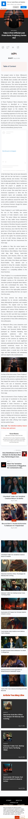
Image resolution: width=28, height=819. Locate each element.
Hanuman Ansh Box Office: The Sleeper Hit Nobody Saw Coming (13, 574)
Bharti (10, 58)
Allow (23, 7)
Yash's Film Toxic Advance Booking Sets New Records (14, 689)
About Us (19, 800)
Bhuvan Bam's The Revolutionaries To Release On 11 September (14, 525)
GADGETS (5, 712)
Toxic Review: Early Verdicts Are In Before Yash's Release (13, 632)
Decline (22, 817)
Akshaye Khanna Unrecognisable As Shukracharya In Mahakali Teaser (11, 670)
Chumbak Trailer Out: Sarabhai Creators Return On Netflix (14, 497)
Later (16, 7)
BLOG (14, 493)
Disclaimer (21, 805)
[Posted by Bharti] (14, 53)
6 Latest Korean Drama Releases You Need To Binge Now (13, 651)
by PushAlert (4, 8)
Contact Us (14, 802)
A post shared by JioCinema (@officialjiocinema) (14, 170)
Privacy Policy (8, 805)
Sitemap (8, 800)
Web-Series (14, 30)
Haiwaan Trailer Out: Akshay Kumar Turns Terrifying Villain (13, 594)
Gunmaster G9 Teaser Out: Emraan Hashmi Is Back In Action (13, 613)
